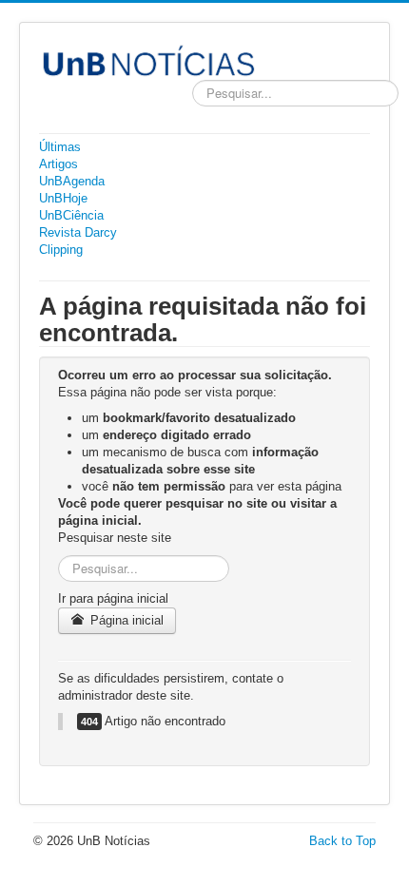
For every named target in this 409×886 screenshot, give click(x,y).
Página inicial (125, 620)
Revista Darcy (78, 232)
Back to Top (342, 841)
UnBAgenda (72, 181)
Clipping (61, 249)
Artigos (58, 164)
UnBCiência (71, 215)
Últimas (60, 147)
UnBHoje (63, 198)
